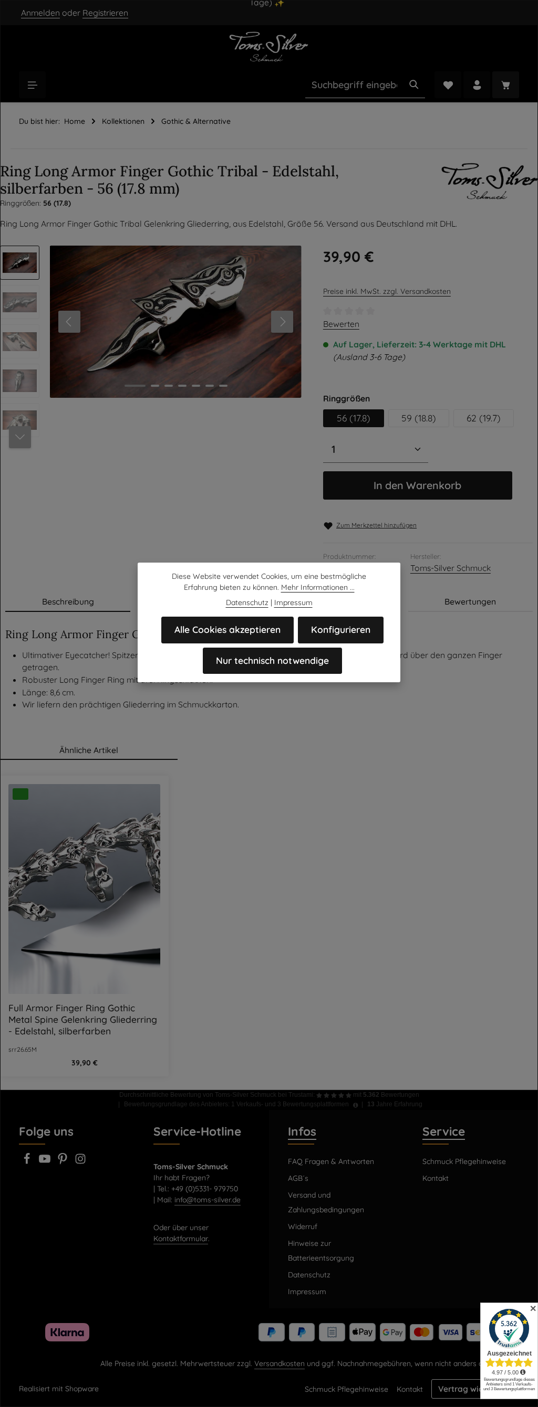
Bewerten (341, 324)
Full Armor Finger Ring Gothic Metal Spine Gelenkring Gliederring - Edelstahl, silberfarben (82, 1019)
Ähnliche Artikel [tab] (88, 750)
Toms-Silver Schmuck (450, 568)
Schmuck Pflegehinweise (464, 1161)
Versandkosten (279, 1363)
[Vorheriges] (69, 322)
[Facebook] (28, 1162)
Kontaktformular (180, 1238)
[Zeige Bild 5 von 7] (196, 386)
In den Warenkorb (417, 485)
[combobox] (354, 85)
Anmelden (40, 12)
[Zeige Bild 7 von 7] (223, 386)
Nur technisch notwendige (272, 660)
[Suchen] (414, 85)
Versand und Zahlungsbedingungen (326, 1202)
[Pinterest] (63, 1162)
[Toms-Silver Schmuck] (489, 186)
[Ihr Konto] (476, 84)
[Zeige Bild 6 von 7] (209, 386)
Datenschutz (309, 1274)
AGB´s (298, 1178)
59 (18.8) (418, 418)
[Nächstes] (282, 322)
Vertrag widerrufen (475, 1388)
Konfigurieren (340, 629)
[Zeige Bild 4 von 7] (182, 386)
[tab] (67, 602)
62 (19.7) (484, 418)
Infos (302, 1131)
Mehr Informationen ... (318, 587)
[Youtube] (46, 1162)
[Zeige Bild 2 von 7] (155, 386)
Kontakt (435, 1178)
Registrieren (105, 12)
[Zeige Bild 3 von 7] (168, 386)
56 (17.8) (353, 418)
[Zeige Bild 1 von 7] (135, 386)
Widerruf (302, 1226)
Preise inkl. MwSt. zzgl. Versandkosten (387, 291)
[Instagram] (80, 1162)
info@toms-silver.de (207, 1199)
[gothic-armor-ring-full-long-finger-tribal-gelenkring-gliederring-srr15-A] (175, 322)
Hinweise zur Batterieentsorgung (321, 1251)
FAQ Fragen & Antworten (331, 1161)
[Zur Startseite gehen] (269, 46)
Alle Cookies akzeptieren (227, 629)
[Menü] (32, 84)
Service (443, 1131)
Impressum (307, 1291)
